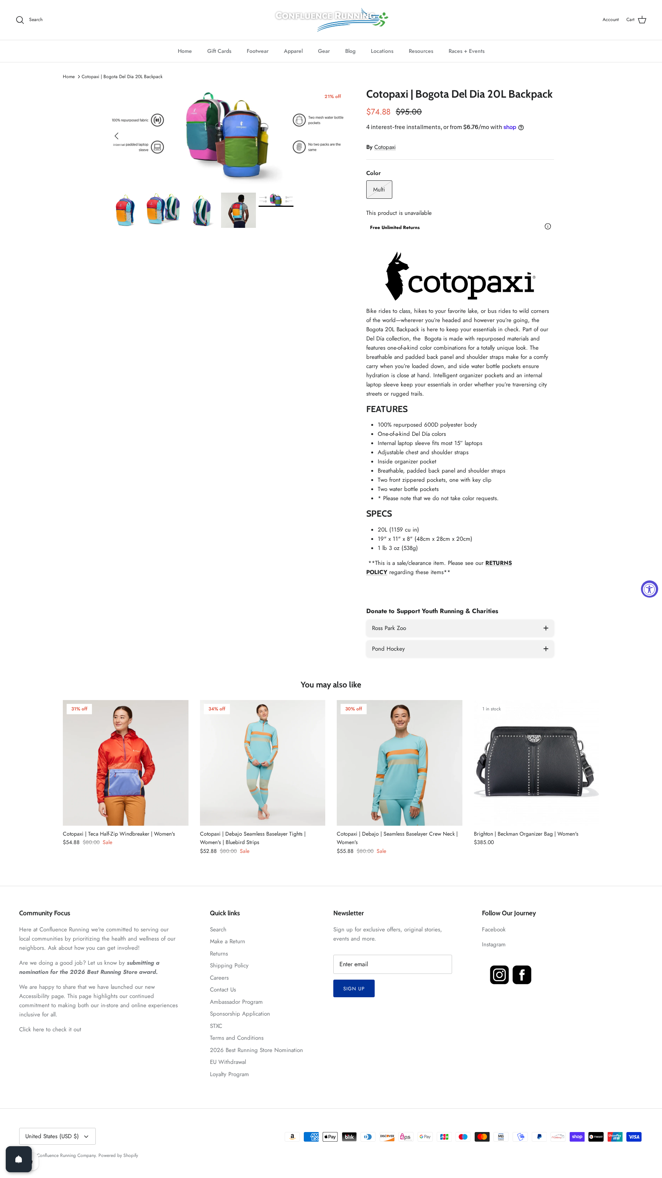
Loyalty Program (229, 1074)
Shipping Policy (229, 965)
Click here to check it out (50, 1029)
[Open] (19, 1159)
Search (218, 929)
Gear (324, 51)
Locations (382, 51)
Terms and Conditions (237, 1038)
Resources (421, 51)
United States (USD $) (52, 1136)
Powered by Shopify (118, 1155)
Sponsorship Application (240, 1013)
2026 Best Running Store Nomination (256, 1050)
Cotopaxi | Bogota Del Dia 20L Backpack (122, 76)
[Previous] (116, 136)
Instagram (494, 944)
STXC (216, 1026)
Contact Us (223, 989)
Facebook (494, 929)
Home (185, 51)
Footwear (258, 51)
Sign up (354, 988)
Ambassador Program (236, 1002)
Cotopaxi (385, 147)
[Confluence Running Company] (331, 20)
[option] (228, 136)
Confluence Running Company (66, 1155)
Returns (219, 953)
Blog (350, 51)
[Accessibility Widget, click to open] (649, 589)
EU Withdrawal (228, 1062)
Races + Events (467, 51)
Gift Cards (219, 51)
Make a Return (227, 941)
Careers (219, 977)
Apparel (293, 51)
